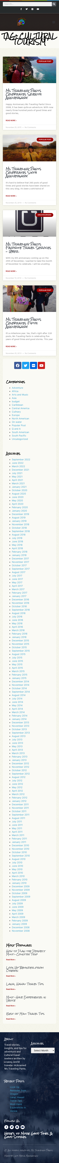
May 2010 (17, 869)
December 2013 (20, 722)
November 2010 (20, 848)
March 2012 (18, 794)
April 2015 (17, 667)
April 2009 (17, 913)
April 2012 (17, 790)
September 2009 (21, 896)
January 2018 (19, 555)
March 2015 (18, 671)
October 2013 (19, 729)
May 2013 (17, 746)
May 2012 (17, 787)
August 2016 (18, 613)
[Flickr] (32, 9)
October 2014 (19, 688)
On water (17, 421)
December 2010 (20, 845)
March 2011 (18, 835)
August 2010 (18, 859)
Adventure (17, 387)
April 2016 (17, 626)
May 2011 (17, 828)
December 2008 (21, 927)
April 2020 (17, 503)
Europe (16, 415)
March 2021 (18, 483)
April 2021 (17, 480)
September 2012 (21, 773)
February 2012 (19, 797)
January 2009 (19, 924)
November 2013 (20, 725)
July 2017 (17, 575)
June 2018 (17, 541)
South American (20, 432)
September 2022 (21, 459)
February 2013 (19, 756)
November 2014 (20, 684)
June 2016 (17, 620)
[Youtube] (38, 9)
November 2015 (20, 643)
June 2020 (17, 497)
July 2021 (17, 473)
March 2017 (18, 589)
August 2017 (18, 572)
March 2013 (18, 753)
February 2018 (19, 551)
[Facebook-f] (21, 9)
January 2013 (19, 760)
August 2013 (18, 736)
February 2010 (19, 879)
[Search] (54, 4)
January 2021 (19, 486)
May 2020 (17, 500)
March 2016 (18, 630)
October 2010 (19, 852)
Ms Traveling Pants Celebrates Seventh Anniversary (24, 94)
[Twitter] (27, 9)
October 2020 (19, 490)
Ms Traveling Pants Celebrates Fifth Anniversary (23, 323)
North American (20, 418)
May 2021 (17, 476)
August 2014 (18, 695)
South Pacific (19, 435)
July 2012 (17, 780)
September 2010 (21, 855)
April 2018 (17, 548)
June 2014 (17, 702)
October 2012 (19, 770)
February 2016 (19, 633)
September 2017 (21, 568)
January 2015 (19, 678)
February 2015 (19, 674)
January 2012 (19, 801)
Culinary (16, 411)
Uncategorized (20, 439)
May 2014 (17, 705)
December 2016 (20, 599)
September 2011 (20, 814)
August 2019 (18, 517)
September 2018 (21, 531)
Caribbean (17, 404)
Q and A (16, 428)
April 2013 (17, 749)
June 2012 (17, 783)
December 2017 (20, 558)
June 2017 (17, 579)
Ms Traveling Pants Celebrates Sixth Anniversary (23, 172)
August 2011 (18, 818)
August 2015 (18, 654)
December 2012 (20, 763)
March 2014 (18, 712)
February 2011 (19, 838)
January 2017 (19, 596)
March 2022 (18, 466)
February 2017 (19, 592)
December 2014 (20, 681)
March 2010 (18, 876)
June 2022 (17, 462)
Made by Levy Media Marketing (21, 1156)
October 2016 (19, 606)
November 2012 (20, 766)
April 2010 (17, 872)
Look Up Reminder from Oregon (25, 969)
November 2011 (20, 807)
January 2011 (19, 842)
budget (16, 401)
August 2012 (18, 777)
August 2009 (19, 900)
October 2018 (19, 527)
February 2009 (20, 920)
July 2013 (17, 739)
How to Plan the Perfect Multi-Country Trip (26, 952)
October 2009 (19, 893)
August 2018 (18, 534)
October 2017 (19, 565)
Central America (20, 408)
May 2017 (17, 582)
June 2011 (17, 824)
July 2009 (17, 903)
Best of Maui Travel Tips (25, 1014)
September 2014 (21, 691)
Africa (15, 391)
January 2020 (19, 510)
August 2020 (19, 493)
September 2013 (21, 732)
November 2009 (21, 889)
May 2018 (17, 544)
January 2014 (19, 719)
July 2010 (17, 862)
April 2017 (17, 585)
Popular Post (19, 425)
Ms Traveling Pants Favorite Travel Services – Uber (28, 248)
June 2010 (17, 865)
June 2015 (17, 661)
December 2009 (21, 886)
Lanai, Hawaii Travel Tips (25, 984)
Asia (14, 398)
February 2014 (19, 715)
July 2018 (17, 538)
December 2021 (20, 469)
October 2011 (19, 811)
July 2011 (17, 821)
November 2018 (20, 524)
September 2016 (21, 609)
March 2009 (18, 917)
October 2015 (19, 647)
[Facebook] (17, 365)
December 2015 (20, 640)
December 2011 (20, 804)
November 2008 (21, 930)
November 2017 (20, 562)
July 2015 (17, 657)
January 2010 (19, 883)
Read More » (11, 121)
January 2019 (19, 521)
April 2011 (17, 831)
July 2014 (17, 698)
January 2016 (19, 637)
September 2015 (21, 650)
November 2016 (20, 602)
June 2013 (17, 743)
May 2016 (17, 623)
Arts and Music (20, 394)
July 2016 (17, 616)
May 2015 (17, 664)
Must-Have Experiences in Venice (26, 998)
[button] (53, 22)
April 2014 (17, 708)
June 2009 (17, 906)
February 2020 (20, 507)
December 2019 (20, 514)
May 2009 (17, 910)
